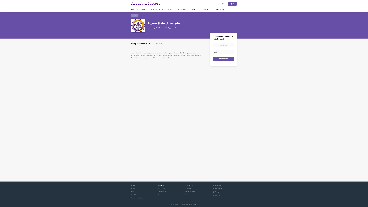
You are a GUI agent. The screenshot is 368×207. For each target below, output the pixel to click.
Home (133, 185)
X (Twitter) (218, 189)
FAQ (132, 192)
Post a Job (161, 188)
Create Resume (190, 192)
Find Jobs (188, 188)
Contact (133, 188)
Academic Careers (175, 204)
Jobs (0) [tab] (159, 43)
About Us (134, 195)
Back (135, 15)
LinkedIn (217, 195)
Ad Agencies (162, 192)
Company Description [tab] (140, 43)
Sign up (232, 4)
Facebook (218, 185)
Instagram (218, 192)
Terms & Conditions (137, 198)
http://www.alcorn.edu (174, 28)
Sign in (223, 4)
